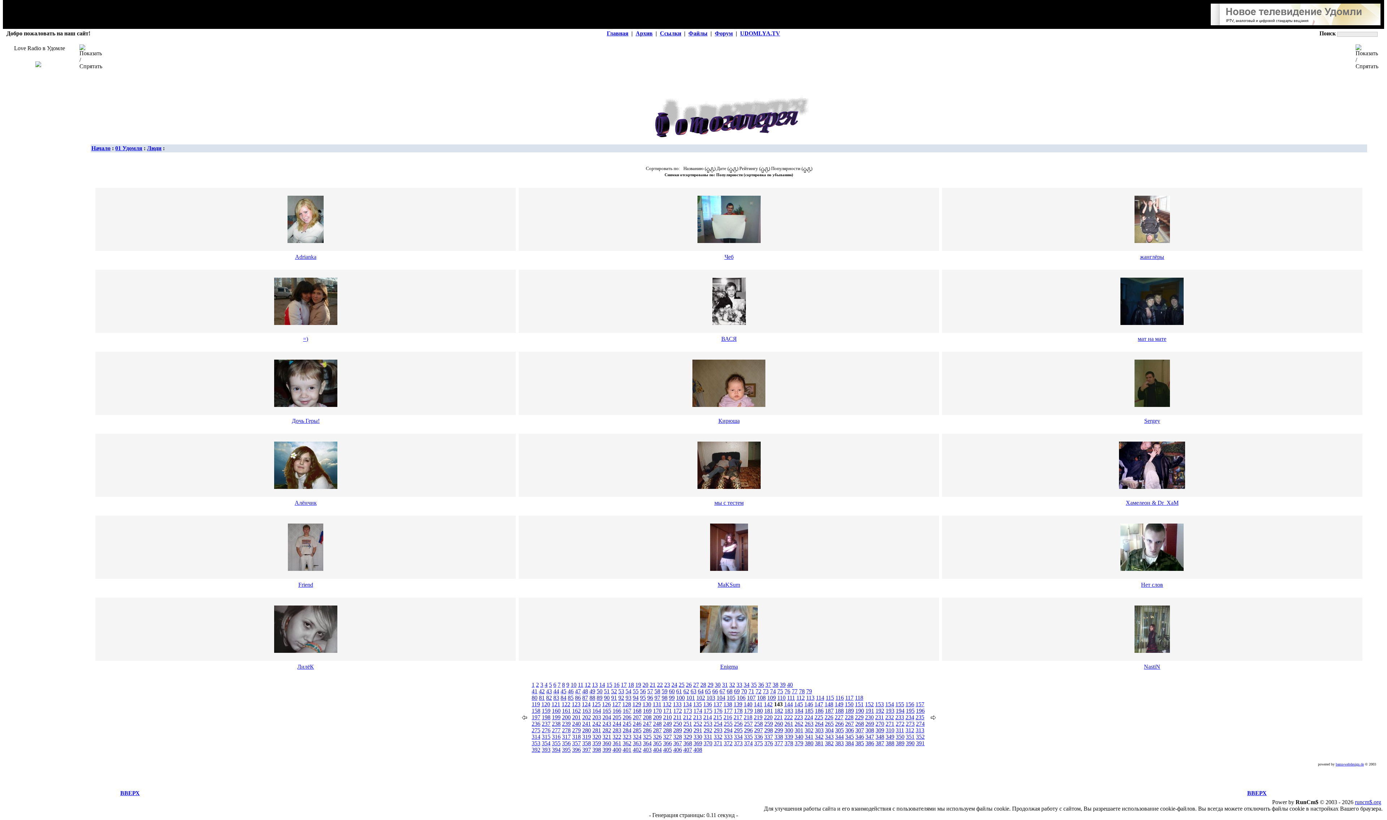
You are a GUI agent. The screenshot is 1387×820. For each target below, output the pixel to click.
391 (920, 743)
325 (647, 737)
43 (549, 691)
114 (820, 698)
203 (596, 717)
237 (546, 724)
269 (869, 724)
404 (657, 750)
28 (703, 685)
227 (839, 717)
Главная (617, 33)
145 (798, 704)
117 (849, 698)
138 (727, 704)
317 (566, 737)
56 (643, 691)
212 (687, 717)
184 (799, 711)
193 (890, 711)
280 (586, 730)
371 (718, 743)
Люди (154, 148)
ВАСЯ (729, 339)
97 (657, 698)
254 (718, 724)
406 (677, 750)
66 (715, 691)
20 (645, 685)
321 (606, 737)
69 (737, 691)
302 (809, 730)
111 (791, 698)
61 (679, 691)
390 (910, 743)
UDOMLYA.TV (760, 33)
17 (624, 685)
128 (626, 704)
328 (677, 737)
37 (768, 685)
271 (890, 724)
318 (576, 737)
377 (778, 743)
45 (563, 691)
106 (741, 698)
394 (556, 750)
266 (839, 724)
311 (900, 730)
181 (768, 711)
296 (748, 730)
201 (576, 717)
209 (657, 717)
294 (728, 730)
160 (556, 711)
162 (576, 711)
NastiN (1152, 667)
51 (607, 691)
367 (677, 743)
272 (900, 724)
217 (738, 717)
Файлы (698, 33)
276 (546, 730)
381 (819, 743)
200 (566, 717)
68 (730, 691)
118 (859, 698)
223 (798, 717)
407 (687, 750)
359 (596, 743)
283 (617, 730)
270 (880, 724)
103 (711, 698)
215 (717, 717)
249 (667, 724)
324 (637, 737)
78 (802, 691)
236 (536, 724)
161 (566, 711)
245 (627, 724)
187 (829, 711)
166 (617, 711)
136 (707, 704)
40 (790, 685)
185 (809, 711)
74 (773, 691)
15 (609, 685)
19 (638, 685)
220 (768, 717)
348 (880, 737)
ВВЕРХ (130, 793)
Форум (724, 33)
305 (839, 730)
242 (596, 724)
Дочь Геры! (306, 421)
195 (910, 711)
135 (697, 704)
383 (839, 743)
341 (809, 737)
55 (636, 691)
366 (667, 743)
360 (606, 743)
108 (761, 698)
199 (556, 717)
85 (571, 698)
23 (667, 685)
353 (536, 743)
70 (744, 691)
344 (839, 737)
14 (602, 685)
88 (592, 698)
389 (900, 743)
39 (783, 685)
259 (768, 724)
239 (566, 724)
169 (647, 711)
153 (879, 704)
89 (599, 698)
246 (637, 724)
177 (728, 711)
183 (789, 711)
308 (869, 730)
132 (667, 704)
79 (809, 691)
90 (607, 698)
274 (920, 724)
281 (596, 730)
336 (758, 737)
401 (627, 750)
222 (788, 717)
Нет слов (1152, 585)
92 (621, 698)
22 (660, 685)
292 (708, 730)
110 (781, 698)
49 (592, 691)
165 (606, 711)
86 (578, 698)
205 (617, 717)
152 (869, 704)
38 (775, 685)
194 (900, 711)
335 (748, 737)
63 (693, 691)
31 (725, 685)
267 (849, 724)
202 (586, 717)
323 (627, 737)
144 (788, 704)
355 (556, 743)
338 (778, 737)
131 (657, 704)
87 (585, 698)
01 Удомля (128, 148)
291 (698, 730)
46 (571, 691)
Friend (305, 585)
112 (800, 698)
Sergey (1152, 421)
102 (700, 698)
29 (710, 685)
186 (819, 711)
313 (920, 730)
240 (576, 724)
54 (628, 691)
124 (586, 704)
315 (546, 737)
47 (578, 691)
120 (545, 704)
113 (810, 698)
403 (647, 750)
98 (664, 698)
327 (667, 737)
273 (910, 724)
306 (849, 730)
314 (536, 737)
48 (585, 691)
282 (606, 730)
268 (859, 724)
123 (576, 704)
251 (687, 724)
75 (780, 691)
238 (556, 724)
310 (890, 730)
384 (849, 743)
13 (595, 685)
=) (305, 339)
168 (637, 711)
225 (819, 717)
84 (563, 698)
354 (546, 743)
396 (576, 750)
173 (687, 711)
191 (869, 711)
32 (732, 685)
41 (534, 691)
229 (859, 717)
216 (727, 717)
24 (674, 685)
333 (728, 737)
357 (576, 743)
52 (614, 691)
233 (899, 717)
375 (758, 743)
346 (859, 737)
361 (617, 743)
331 (708, 737)
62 (686, 691)
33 (739, 685)
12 (588, 685)
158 (536, 711)
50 (599, 691)
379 (799, 743)
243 (606, 724)
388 (890, 743)
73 (766, 691)
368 (687, 743)
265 (829, 724)
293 (718, 730)
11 (580, 685)
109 (771, 698)
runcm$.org (1368, 802)
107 (751, 698)
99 (672, 698)
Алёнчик (306, 503)
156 (910, 704)
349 (890, 737)
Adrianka (305, 257)
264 (819, 724)
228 (849, 717)
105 (731, 698)
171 (667, 711)
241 (586, 724)
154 (889, 704)
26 (689, 685)
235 (920, 717)
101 (690, 698)
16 (616, 685)
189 (849, 711)
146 (808, 704)
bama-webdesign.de (1350, 764)
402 (637, 750)
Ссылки (670, 33)
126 (606, 704)
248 (657, 724)
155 (899, 704)
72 (758, 691)
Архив (644, 33)
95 (643, 698)
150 (849, 704)
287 (657, 730)
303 (819, 730)
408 (698, 750)
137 (717, 704)
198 (546, 717)
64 (701, 691)
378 (789, 743)
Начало (101, 148)
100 (680, 698)
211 (677, 717)
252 (698, 724)
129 (636, 704)
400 (617, 750)
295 (738, 730)
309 (880, 730)
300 (789, 730)
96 (650, 698)
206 (627, 717)
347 (869, 737)
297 (758, 730)
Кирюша (729, 421)
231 (879, 717)
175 (708, 711)
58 (657, 691)
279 (576, 730)
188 (839, 711)
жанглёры (1152, 257)
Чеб (729, 257)
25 (681, 685)
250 (677, 724)
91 (614, 698)
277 (556, 730)
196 (920, 711)
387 (880, 743)
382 (829, 743)
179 (748, 711)
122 (566, 704)
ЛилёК (305, 667)
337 (768, 737)
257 (748, 724)
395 (566, 750)
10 (573, 685)
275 (536, 730)
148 (829, 704)
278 (566, 730)
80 (534, 698)
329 (687, 737)
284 (627, 730)
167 (627, 711)
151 (859, 704)
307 (859, 730)
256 (738, 724)
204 (606, 717)
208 (647, 717)
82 (549, 698)
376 (768, 743)
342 (819, 737)
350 (900, 737)
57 (650, 691)
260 (778, 724)
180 (758, 711)
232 (889, 717)
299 (778, 730)
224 (808, 717)
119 (536, 704)
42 (542, 691)
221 (778, 717)
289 (677, 730)
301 (799, 730)
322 (617, 737)
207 (637, 717)
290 (687, 730)
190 (859, 711)
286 (647, 730)
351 (910, 737)
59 (664, 691)
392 (536, 750)
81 (542, 698)
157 (920, 704)
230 (869, 717)
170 (657, 711)
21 (653, 685)
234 (910, 717)
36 (761, 685)
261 (789, 724)
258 (758, 724)
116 (839, 698)
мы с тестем (729, 503)
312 (910, 730)
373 (738, 743)
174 (698, 711)
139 (738, 704)
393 (546, 750)
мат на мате (1152, 339)
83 (556, 698)
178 (738, 711)
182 (778, 711)
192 (880, 711)
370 (708, 743)
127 (616, 704)
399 (606, 750)
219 (758, 717)
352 (920, 737)
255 (728, 724)
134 (687, 704)
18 (631, 685)
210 (667, 717)
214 (707, 717)
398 (596, 750)
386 (869, 743)
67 (722, 691)
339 (789, 737)
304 (829, 730)
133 (677, 704)
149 (839, 704)
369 (698, 743)
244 (617, 724)
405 (667, 750)
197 (536, 717)
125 (596, 704)
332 (718, 737)
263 (809, 724)
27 (696, 685)
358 (586, 743)
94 (636, 698)
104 (721, 698)
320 (596, 737)
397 (586, 750)
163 (586, 711)
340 (799, 737)
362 (627, 743)
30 (718, 685)
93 (628, 698)
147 (819, 704)
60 (672, 691)
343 (829, 737)
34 (746, 685)
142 (768, 704)
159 (546, 711)
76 (787, 691)
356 (566, 743)
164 (596, 711)
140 (748, 704)
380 (809, 743)
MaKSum (729, 585)
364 (647, 743)
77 (795, 691)
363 (637, 743)
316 (556, 737)
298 (768, 730)
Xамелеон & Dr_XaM (1152, 503)
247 (647, 724)
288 (667, 730)
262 (799, 724)
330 (698, 737)
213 (697, 717)
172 (677, 711)
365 (657, 743)
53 (621, 691)
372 (728, 743)
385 (859, 743)
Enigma (729, 667)
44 (556, 691)
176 (718, 711)
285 (637, 730)
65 (708, 691)
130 (647, 704)
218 (748, 717)
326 (657, 737)
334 (738, 737)
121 (556, 704)
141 (758, 704)
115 (830, 698)
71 (751, 691)
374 (748, 743)
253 (708, 724)
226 (829, 717)
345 (849, 737)
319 (586, 737)
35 (754, 685)
